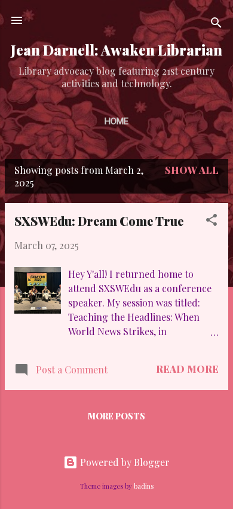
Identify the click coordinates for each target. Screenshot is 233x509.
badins (144, 486)
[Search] (216, 24)
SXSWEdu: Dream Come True (98, 221)
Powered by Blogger (124, 462)
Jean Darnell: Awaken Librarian (116, 50)
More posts (116, 416)
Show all (192, 170)
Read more (187, 369)
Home (116, 121)
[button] (211, 222)
